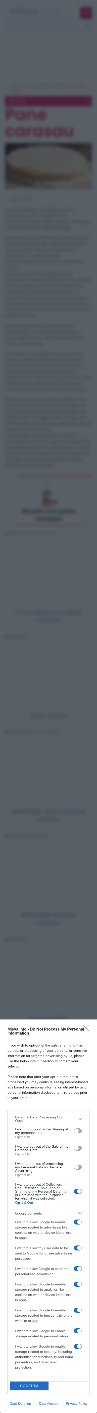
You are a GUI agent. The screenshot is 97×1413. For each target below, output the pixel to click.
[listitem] (48, 1118)
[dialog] (48, 1216)
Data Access (48, 1404)
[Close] (87, 1029)
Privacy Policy (77, 1404)
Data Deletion (20, 1404)
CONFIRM (29, 1386)
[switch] (78, 1130)
